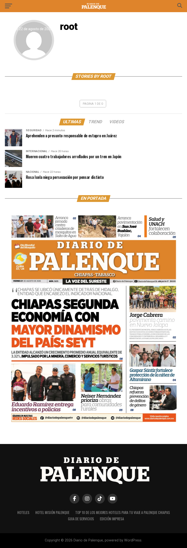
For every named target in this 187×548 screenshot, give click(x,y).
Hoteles (23, 512)
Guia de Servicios (81, 518)
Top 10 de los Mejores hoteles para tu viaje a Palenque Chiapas (122, 512)
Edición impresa (112, 518)
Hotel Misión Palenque (52, 512)
